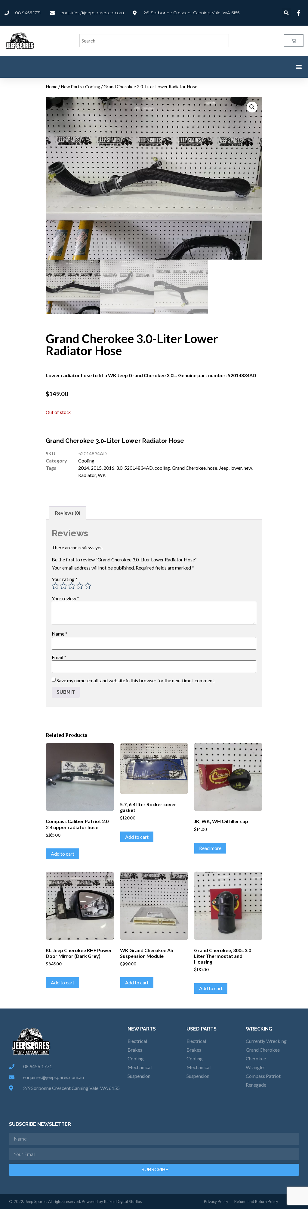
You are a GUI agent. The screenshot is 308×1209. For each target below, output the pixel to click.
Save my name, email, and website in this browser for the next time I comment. (136, 680)
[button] (298, 67)
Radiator (87, 475)
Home (51, 86)
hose (212, 468)
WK (102, 475)
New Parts (71, 86)
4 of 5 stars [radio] (79, 585)
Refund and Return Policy (256, 1201)
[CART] (293, 40)
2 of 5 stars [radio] (63, 585)
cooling (162, 468)
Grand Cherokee (189, 468)
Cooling (92, 86)
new (248, 468)
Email (59, 657)
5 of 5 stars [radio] (87, 585)
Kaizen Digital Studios (123, 1201)
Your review (65, 598)
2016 (108, 468)
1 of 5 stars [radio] (55, 585)
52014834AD (138, 468)
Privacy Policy (216, 1201)
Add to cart (62, 854)
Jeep (224, 468)
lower (236, 468)
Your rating (65, 579)
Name (59, 633)
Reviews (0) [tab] (67, 513)
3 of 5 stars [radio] (71, 585)
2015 (96, 468)
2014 (83, 468)
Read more (210, 848)
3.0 (119, 468)
